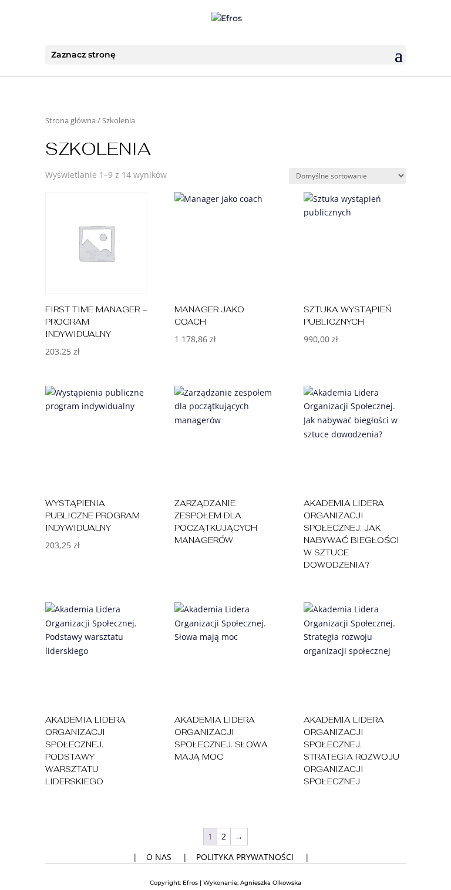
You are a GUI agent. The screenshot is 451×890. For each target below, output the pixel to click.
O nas (158, 856)
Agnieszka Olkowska (270, 882)
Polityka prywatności (245, 856)
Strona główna (70, 120)
